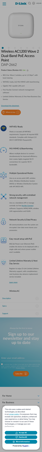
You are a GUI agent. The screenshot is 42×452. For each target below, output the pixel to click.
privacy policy (14, 414)
